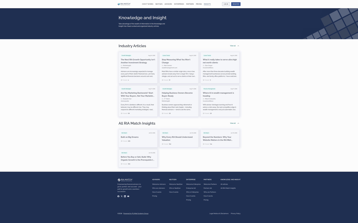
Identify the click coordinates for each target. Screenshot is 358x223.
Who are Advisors (158, 188)
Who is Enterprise (192, 192)
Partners (190, 4)
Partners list (208, 188)
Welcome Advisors (159, 184)
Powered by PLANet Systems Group (135, 213)
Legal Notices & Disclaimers (219, 213)
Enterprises (179, 4)
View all (233, 46)
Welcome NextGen (175, 184)
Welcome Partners (210, 184)
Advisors (168, 4)
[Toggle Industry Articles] (238, 46)
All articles (224, 184)
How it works (147, 4)
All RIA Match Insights (228, 188)
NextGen (158, 4)
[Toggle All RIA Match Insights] (238, 123)
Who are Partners (210, 192)
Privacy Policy (236, 213)
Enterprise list (191, 188)
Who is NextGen (174, 188)
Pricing (199, 4)
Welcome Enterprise (193, 184)
